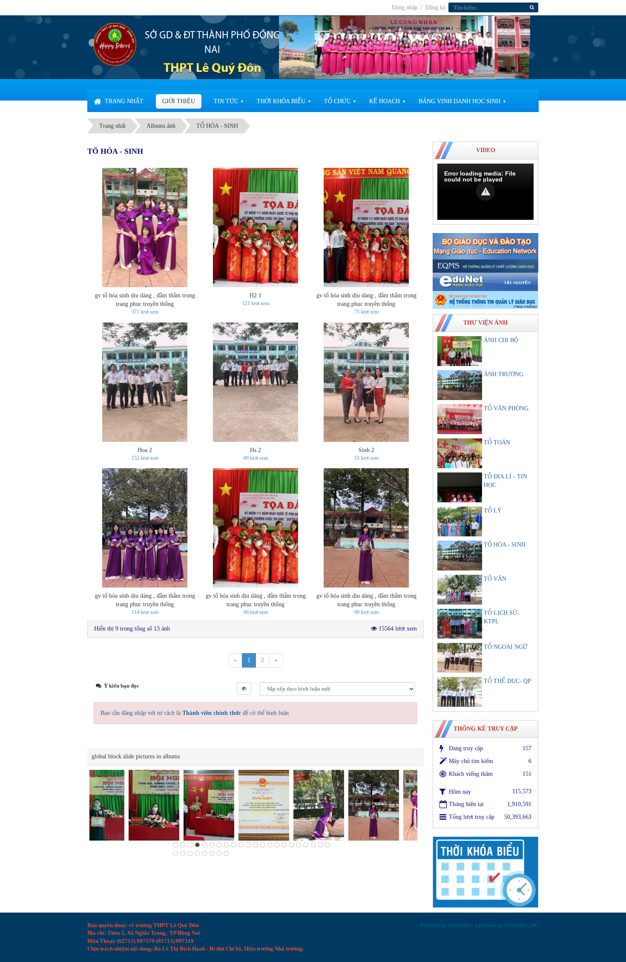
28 (212, 853)
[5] (117, 805)
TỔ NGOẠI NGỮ (506, 647)
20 (313, 845)
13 (263, 845)
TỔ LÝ (493, 510)
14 (270, 845)
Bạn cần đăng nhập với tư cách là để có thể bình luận (195, 713)
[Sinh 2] (366, 382)
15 (277, 845)
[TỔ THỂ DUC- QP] (459, 692)
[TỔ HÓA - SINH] (459, 555)
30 (226, 853)
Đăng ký (435, 7)
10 (241, 845)
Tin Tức (226, 101)
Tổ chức (337, 101)
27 (205, 853)
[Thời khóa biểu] (485, 871)
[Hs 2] (255, 382)
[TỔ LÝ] (459, 521)
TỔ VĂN (495, 579)
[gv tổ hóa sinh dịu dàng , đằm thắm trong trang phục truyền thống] (144, 227)
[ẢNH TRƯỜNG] (459, 385)
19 (306, 845)
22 (328, 845)
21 (321, 845)
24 (183, 853)
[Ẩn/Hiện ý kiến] (244, 688)
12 (255, 845)
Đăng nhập (405, 7)
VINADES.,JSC (521, 925)
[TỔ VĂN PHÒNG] (459, 419)
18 (299, 845)
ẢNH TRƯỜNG (503, 374)
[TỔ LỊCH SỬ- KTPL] (459, 624)
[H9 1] (281, 805)
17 (292, 845)
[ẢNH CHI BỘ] (459, 351)
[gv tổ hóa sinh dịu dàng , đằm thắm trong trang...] (391, 805)
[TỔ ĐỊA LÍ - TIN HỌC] (459, 487)
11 (248, 845)
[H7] (336, 805)
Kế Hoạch (384, 101)
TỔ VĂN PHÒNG (506, 408)
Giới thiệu (178, 101)
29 (219, 853)
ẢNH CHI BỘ (501, 340)
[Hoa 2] (144, 382)
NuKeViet (459, 925)
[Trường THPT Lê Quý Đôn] (115, 43)
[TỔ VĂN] (459, 590)
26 (197, 853)
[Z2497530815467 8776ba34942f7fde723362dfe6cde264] (226, 805)
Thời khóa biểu (281, 101)
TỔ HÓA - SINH (504, 544)
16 (284, 845)
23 (176, 853)
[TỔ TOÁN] (459, 453)
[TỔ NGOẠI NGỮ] (459, 658)
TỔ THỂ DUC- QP (507, 681)
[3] (171, 805)
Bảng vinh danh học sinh (459, 101)
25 (190, 853)
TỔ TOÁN (497, 442)
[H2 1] (255, 227)
